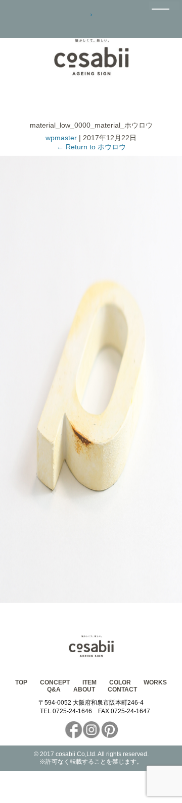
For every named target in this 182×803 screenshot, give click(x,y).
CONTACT (122, 689)
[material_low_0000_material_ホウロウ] (91, 600)
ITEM (89, 682)
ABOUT (84, 689)
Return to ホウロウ (91, 147)
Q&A (54, 689)
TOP (21, 682)
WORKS (155, 682)
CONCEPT (55, 682)
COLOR (120, 682)
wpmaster (61, 138)
